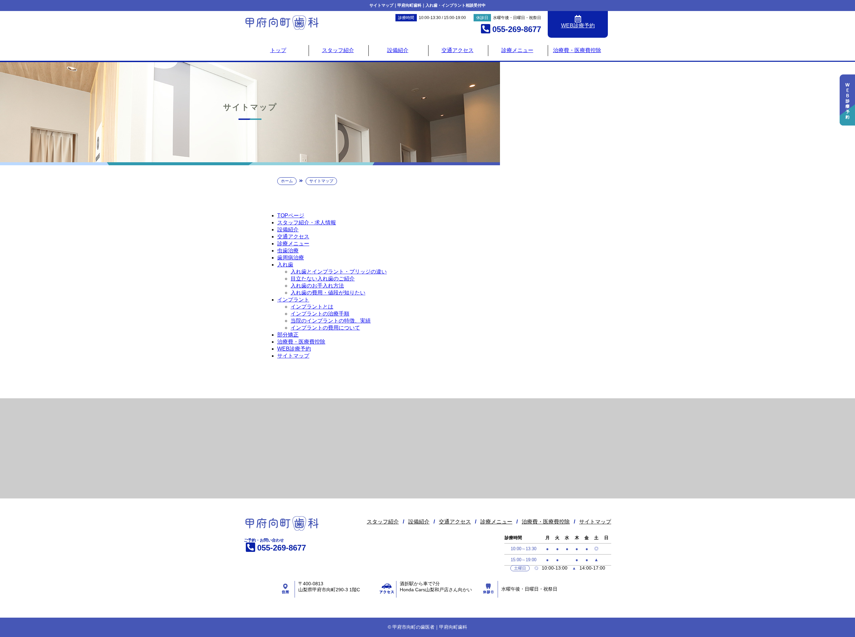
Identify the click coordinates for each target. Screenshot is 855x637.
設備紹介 (397, 50)
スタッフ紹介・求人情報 (306, 222)
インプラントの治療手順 (320, 313)
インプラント (293, 299)
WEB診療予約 (294, 349)
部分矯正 (288, 335)
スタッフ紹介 (338, 50)
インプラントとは (312, 306)
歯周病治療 (290, 257)
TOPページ (290, 215)
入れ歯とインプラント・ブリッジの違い (339, 271)
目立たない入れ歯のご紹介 (323, 278)
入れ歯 (285, 264)
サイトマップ (293, 356)
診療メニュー (517, 50)
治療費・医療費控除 (577, 50)
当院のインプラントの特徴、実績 (331, 321)
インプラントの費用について (325, 328)
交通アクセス (458, 50)
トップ (278, 50)
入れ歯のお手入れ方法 (317, 285)
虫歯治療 (288, 250)
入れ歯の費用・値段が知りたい (328, 292)
